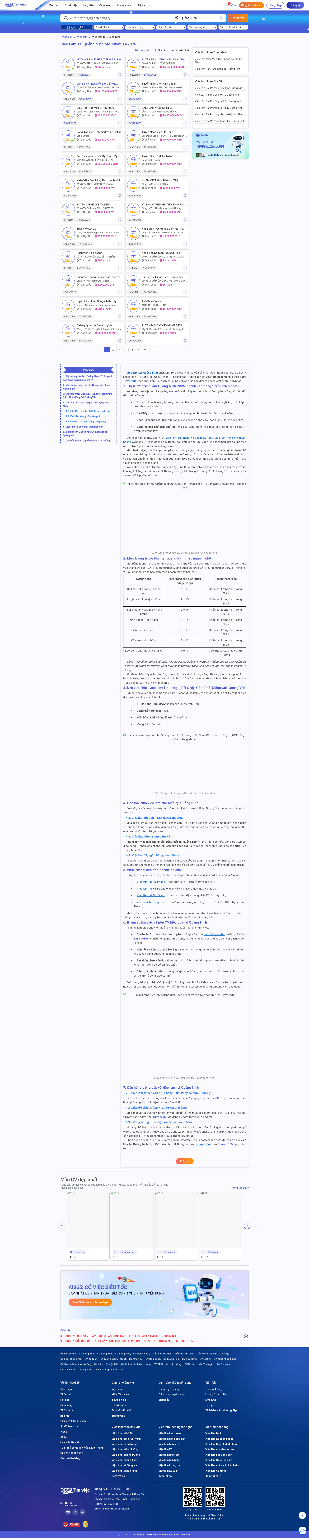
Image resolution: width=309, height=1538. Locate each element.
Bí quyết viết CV (121, 1410)
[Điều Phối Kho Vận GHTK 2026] (68, 112)
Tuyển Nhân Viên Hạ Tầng (157, 132)
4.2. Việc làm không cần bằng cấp (83, 416)
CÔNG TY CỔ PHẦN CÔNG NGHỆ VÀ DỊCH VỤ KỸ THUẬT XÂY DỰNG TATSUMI (164, 280)
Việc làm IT (165, 1449)
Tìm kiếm (237, 18)
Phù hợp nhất (142, 50)
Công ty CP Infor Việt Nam (155, 184)
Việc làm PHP (213, 1433)
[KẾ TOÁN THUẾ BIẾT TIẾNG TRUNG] (68, 64)
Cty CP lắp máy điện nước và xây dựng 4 (162, 329)
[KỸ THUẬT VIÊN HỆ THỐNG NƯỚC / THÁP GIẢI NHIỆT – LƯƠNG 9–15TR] (133, 209)
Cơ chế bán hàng (70, 1458)
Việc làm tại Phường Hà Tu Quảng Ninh (217, 94)
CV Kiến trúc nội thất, (106, 1364)
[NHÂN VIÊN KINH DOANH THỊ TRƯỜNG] (133, 185)
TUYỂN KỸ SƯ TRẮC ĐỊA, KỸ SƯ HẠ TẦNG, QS (163, 59)
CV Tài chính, (67, 1369)
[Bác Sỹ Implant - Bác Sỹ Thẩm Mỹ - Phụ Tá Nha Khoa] (68, 161)
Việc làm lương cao (170, 1465)
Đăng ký (295, 5)
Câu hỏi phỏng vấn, (71, 1359)
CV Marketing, (171, 1359)
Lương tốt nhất (180, 50)
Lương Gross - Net (216, 1394)
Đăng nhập (275, 5)
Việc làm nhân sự (169, 1454)
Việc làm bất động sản (172, 1438)
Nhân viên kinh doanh (89, 252)
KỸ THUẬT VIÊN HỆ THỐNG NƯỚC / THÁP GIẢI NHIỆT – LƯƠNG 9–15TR (164, 204)
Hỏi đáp (65, 1399)
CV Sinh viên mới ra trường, (76, 1364)
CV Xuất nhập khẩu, (225, 1359)
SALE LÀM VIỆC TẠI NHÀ (157, 107)
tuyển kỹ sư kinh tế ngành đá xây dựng (96, 301)
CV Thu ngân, (207, 1364)
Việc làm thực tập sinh (218, 1460)
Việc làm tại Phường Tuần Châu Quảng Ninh (219, 121)
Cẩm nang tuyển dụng (172, 1394)
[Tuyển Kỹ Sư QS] (68, 233)
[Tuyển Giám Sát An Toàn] (133, 161)
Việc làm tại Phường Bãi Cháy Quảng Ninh (219, 107)
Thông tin (66, 1394)
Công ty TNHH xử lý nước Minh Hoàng (161, 208)
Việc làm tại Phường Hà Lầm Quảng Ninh (218, 101)
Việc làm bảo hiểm (169, 1444)
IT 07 (204, 1257)
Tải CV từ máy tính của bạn (90, 1302)
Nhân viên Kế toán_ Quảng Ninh (161, 252)
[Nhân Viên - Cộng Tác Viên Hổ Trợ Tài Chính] (133, 233)
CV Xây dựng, (189, 1359)
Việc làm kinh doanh (170, 1433)
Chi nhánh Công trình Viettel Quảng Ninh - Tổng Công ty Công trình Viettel (164, 135)
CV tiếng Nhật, (141, 1353)
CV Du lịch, (190, 1364)
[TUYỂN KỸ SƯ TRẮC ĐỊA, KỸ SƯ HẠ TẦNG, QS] (133, 64)
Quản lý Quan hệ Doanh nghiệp (94, 325)
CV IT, (123, 1359)
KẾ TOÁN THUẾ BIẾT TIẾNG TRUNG (98, 59)
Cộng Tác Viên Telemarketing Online (99, 132)
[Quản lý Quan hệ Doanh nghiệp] (68, 330)
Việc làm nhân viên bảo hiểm (222, 1465)
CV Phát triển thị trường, (168, 1364)
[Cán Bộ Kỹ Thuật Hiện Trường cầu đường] (133, 281)
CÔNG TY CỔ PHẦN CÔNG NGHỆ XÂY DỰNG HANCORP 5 (98, 87)
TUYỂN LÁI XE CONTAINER (93, 204)
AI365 (63, 1437)
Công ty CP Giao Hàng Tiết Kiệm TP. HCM (98, 111)
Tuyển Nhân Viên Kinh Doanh (159, 83)
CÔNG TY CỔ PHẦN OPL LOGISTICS (94, 208)
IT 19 (72, 1257)
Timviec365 (141, 938)
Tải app (209, 1405)
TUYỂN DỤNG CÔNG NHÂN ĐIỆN (162, 325)
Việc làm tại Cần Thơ (124, 1460)
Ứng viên (88, 5)
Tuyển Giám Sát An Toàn (157, 156)
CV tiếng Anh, (87, 1353)
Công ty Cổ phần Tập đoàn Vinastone (95, 305)
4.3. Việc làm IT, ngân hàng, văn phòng (86, 421)
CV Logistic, (84, 1369)
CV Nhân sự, (136, 1359)
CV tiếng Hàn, (123, 1353)
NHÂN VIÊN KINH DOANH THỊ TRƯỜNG (160, 180)
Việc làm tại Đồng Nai (124, 1465)
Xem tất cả (239, 1187)
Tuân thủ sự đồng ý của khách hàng (81, 1447)
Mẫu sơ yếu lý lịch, (207, 1353)
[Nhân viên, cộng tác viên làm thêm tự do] (68, 281)
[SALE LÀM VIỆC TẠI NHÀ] (133, 112)
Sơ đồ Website (69, 1426)
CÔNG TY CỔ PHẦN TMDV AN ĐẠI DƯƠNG (163, 256)
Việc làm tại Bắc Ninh (124, 1470)
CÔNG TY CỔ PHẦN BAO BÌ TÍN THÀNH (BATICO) (96, 256)
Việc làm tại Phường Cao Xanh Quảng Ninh (219, 88)
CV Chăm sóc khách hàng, (136, 1364)
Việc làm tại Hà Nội (123, 1433)
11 (132, 349)
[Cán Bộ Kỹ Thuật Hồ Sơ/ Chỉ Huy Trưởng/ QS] (68, 88)
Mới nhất (160, 50)
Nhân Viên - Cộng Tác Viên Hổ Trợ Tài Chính (162, 228)
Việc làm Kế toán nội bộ (219, 1438)
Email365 (210, 1399)
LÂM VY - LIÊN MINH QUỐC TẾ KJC (159, 111)
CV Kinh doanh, (109, 1359)
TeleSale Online (151, 301)
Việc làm (54, 5)
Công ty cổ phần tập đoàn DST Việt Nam (97, 232)
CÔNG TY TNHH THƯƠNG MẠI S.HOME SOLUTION (162, 87)
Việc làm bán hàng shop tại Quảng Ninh (217, 68)
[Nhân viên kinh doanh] (68, 257)
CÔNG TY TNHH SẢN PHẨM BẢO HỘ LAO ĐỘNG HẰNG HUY (97, 63)
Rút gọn (185, 1161)
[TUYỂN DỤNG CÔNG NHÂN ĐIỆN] (133, 330)
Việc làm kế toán (168, 1470)
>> (145, 349)
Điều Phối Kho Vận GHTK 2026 (95, 107)
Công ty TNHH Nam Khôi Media (92, 280)
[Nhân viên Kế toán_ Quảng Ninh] (133, 257)
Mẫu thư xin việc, (184, 1353)
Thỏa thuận (67, 1410)
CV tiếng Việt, (105, 1353)
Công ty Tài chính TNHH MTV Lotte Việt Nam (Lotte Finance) (163, 232)
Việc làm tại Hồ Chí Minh (126, 1438)
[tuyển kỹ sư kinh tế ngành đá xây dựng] (68, 306)
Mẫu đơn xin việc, (162, 1353)
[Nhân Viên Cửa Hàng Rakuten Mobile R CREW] (68, 185)
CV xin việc (71, 5)
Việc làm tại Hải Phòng (125, 1449)
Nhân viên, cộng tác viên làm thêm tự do (99, 277)
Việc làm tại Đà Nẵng (124, 1444)
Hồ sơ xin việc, (68, 1353)
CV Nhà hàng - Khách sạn (108, 1369)
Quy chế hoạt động (71, 1452)
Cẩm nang (105, 5)
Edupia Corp (82, 135)
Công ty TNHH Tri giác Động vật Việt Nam (98, 329)
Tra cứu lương (213, 1389)
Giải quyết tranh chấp (73, 1421)
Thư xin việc (119, 1399)
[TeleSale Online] (133, 306)
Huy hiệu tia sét (69, 1442)
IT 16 (160, 1257)
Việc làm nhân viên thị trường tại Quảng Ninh (218, 60)
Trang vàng (118, 1415)
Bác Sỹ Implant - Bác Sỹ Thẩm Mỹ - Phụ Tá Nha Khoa (97, 156)
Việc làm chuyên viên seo (220, 1449)
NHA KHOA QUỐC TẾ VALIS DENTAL (94, 160)
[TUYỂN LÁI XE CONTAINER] (68, 209)
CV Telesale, (224, 1364)
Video (63, 1431)
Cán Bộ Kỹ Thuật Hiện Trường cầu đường (162, 277)
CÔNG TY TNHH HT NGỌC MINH (158, 63)
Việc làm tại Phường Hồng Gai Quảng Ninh (219, 114)
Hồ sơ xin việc (120, 1405)
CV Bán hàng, (153, 1359)
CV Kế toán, (91, 1359)
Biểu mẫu (164, 1399)
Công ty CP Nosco (151, 160)
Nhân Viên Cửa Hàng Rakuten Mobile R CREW (99, 180)
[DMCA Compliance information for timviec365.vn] (85, 1524)
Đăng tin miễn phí (251, 5)
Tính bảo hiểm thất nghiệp (221, 1410)
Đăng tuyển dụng (169, 1389)
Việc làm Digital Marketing (221, 1444)
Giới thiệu (66, 1389)
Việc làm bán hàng (169, 1460)
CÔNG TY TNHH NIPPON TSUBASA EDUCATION (94, 184)
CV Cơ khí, (205, 1359)
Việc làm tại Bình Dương (126, 1454)
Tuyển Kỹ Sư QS (86, 228)
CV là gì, (224, 1353)
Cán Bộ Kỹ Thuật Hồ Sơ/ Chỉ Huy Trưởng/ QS (96, 83)
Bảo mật (65, 1415)
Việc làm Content (215, 1470)
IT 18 (116, 1257)
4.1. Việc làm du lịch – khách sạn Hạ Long (88, 411)
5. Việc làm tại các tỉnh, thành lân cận (83, 426)
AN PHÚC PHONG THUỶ (154, 305)
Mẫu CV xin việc (121, 1394)
